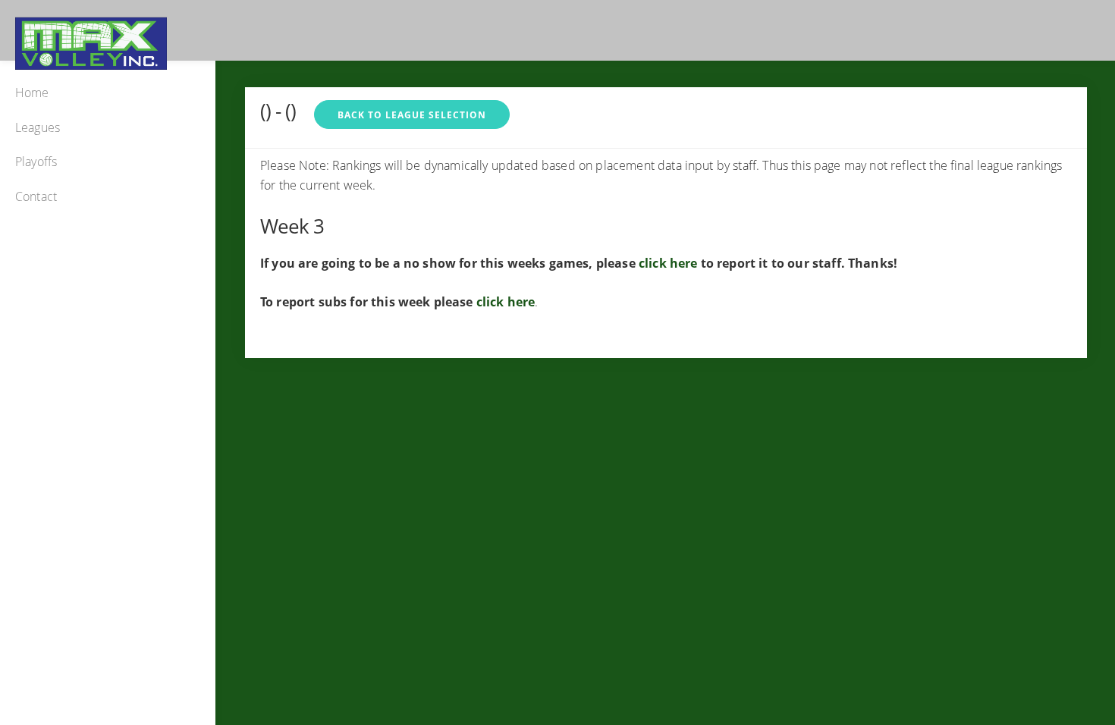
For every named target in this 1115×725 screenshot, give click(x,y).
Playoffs (36, 161)
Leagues (37, 127)
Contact (36, 196)
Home (32, 92)
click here (668, 263)
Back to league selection (412, 115)
